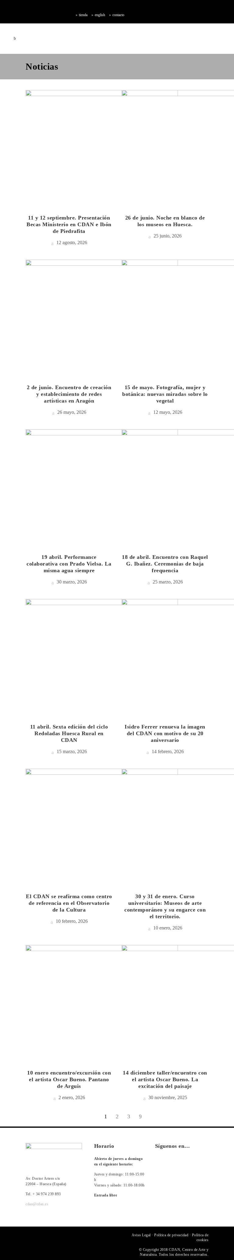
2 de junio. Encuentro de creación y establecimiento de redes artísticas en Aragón (69, 394)
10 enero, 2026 (167, 927)
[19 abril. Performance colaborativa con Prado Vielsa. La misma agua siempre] (102, 486)
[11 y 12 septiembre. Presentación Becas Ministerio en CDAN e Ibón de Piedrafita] (102, 147)
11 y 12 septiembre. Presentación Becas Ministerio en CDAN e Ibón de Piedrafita (69, 224)
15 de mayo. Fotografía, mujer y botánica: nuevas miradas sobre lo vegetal (165, 394)
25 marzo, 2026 (167, 581)
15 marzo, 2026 (71, 751)
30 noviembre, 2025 (167, 1097)
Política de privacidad (171, 1235)
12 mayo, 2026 (167, 412)
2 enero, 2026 (71, 1097)
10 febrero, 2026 (71, 921)
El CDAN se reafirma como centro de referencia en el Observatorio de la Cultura (69, 903)
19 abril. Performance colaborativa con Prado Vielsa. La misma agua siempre (69, 563)
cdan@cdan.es (37, 1204)
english (100, 15)
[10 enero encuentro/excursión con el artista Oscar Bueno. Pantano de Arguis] (102, 1002)
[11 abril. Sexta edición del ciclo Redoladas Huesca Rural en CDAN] (102, 656)
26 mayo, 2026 (71, 412)
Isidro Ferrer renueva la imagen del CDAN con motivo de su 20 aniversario (165, 733)
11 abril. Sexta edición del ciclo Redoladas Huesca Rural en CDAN (69, 733)
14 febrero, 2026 (167, 751)
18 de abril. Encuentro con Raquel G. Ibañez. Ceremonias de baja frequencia (165, 563)
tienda (83, 15)
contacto (118, 15)
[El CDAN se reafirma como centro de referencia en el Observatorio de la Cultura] (102, 826)
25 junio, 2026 (167, 235)
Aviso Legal (141, 1235)
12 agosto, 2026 (71, 242)
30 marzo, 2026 (71, 581)
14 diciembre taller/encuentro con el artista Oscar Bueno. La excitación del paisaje (165, 1079)
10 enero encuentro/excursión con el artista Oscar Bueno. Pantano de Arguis (69, 1079)
